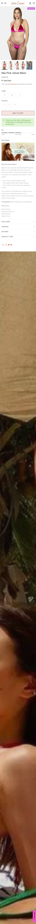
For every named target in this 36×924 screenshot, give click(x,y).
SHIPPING (5, 227)
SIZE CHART (6, 222)
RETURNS (5, 232)
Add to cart (18, 113)
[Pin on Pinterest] (11, 245)
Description (6, 140)
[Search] (6, 3)
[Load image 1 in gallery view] (18, 33)
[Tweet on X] (6, 245)
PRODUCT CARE (7, 237)
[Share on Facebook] (9, 245)
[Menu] (2, 3)
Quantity (5, 101)
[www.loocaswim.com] (18, 3)
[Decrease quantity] (4, 104)
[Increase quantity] (15, 104)
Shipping (14, 84)
